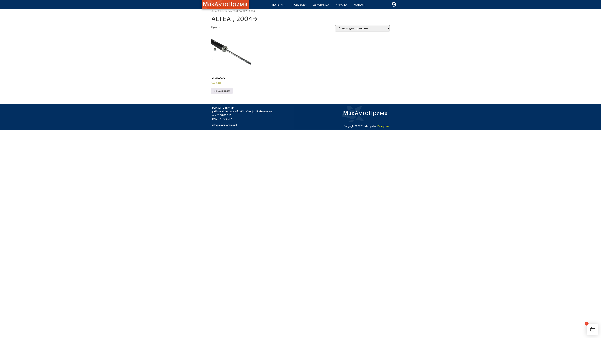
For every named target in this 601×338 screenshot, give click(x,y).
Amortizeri (225, 11)
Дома (214, 11)
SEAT (235, 11)
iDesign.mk (383, 126)
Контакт (359, 4)
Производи (299, 4)
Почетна (278, 4)
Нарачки (341, 4)
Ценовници (321, 4)
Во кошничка (222, 90)
